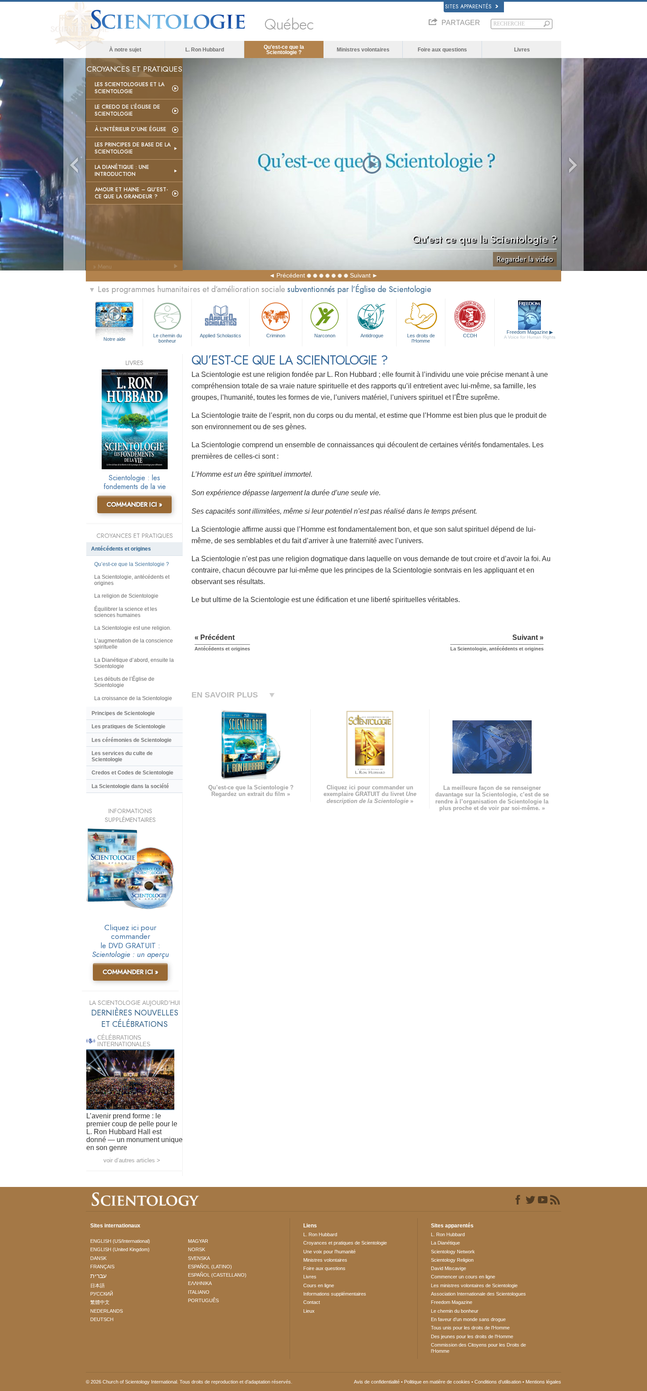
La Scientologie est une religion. (132, 628)
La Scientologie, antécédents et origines (131, 580)
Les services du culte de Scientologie (122, 756)
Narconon (324, 335)
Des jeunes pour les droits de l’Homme (472, 1336)
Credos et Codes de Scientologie (132, 773)
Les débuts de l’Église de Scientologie (124, 682)
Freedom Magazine (529, 334)
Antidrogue (371, 335)
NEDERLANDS (106, 1311)
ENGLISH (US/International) (120, 1241)
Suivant (360, 275)
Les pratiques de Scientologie (128, 726)
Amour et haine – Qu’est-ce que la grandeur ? (131, 193)
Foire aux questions (442, 50)
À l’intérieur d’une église (130, 129)
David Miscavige (448, 1268)
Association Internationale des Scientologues (478, 1293)
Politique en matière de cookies (437, 1381)
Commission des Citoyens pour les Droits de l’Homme (478, 1348)
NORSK (196, 1249)
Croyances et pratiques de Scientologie (345, 1242)
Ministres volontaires (363, 50)
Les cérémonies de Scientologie (132, 740)
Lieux (309, 1311)
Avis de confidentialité (377, 1381)
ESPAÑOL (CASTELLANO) (217, 1275)
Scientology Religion (452, 1260)
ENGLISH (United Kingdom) (120, 1249)
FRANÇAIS (102, 1266)
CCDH (470, 335)
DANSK (98, 1258)
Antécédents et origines (121, 549)
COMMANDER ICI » (134, 504)
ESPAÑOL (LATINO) (210, 1266)
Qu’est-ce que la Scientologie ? (284, 49)
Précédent (290, 275)
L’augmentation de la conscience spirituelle (133, 644)
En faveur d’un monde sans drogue (468, 1319)
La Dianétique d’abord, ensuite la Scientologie (134, 663)
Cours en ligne (318, 1285)
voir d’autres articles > (131, 1160)
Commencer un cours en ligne (463, 1276)
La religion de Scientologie (126, 596)
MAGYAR (198, 1241)
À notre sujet (125, 50)
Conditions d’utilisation (497, 1381)
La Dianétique (445, 1242)
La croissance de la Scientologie (133, 698)
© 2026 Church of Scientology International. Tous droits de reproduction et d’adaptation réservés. (189, 1381)
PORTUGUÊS (203, 1300)
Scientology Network (453, 1251)
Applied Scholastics (220, 335)
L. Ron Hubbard (204, 50)
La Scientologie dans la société (130, 786)
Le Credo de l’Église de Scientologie (127, 110)
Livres (522, 50)
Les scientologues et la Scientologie (129, 87)
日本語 (97, 1285)
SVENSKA (199, 1258)
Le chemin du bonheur (167, 338)
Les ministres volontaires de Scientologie (474, 1285)
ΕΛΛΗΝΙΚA (200, 1283)
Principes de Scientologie (123, 713)
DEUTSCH (102, 1319)
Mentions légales (543, 1381)
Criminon (275, 335)
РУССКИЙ (101, 1293)
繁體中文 (100, 1302)
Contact (311, 1302)
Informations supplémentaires (334, 1293)
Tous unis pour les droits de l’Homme (470, 1327)
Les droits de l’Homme (421, 338)
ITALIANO (199, 1292)
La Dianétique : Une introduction (122, 170)
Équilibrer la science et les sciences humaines (125, 612)
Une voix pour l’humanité (329, 1251)
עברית (98, 1275)
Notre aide (114, 339)
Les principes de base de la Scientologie (132, 148)
